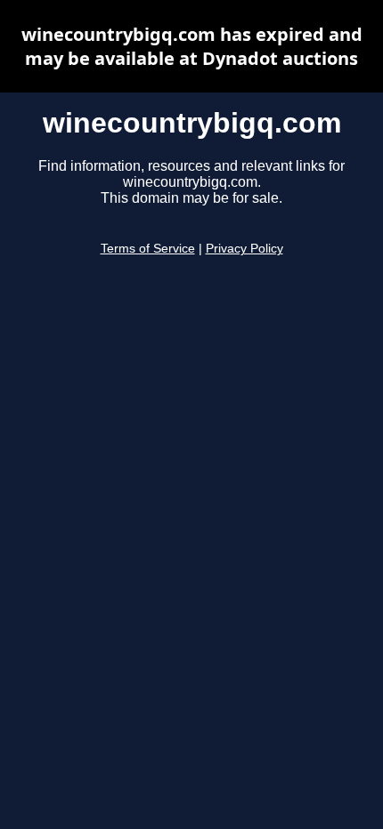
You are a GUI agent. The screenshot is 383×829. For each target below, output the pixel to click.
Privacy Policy (244, 248)
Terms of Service (148, 248)
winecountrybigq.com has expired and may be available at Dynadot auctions (192, 46)
